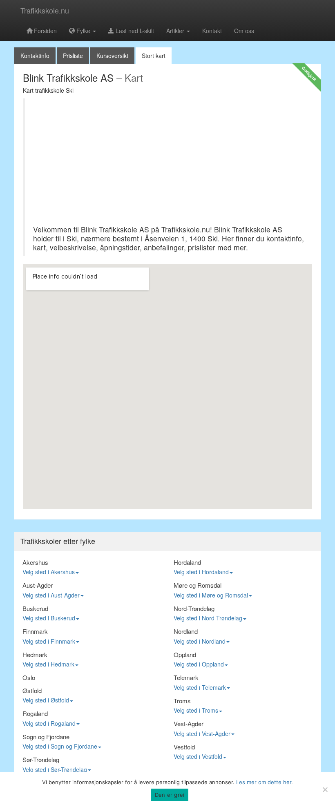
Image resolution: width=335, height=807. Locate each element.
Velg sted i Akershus (48, 572)
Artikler (176, 31)
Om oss (244, 31)
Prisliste (73, 55)
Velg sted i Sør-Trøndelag (54, 769)
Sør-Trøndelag (40, 759)
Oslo (28, 677)
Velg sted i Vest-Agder (202, 733)
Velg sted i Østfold (45, 700)
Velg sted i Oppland (199, 664)
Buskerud (35, 608)
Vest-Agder (188, 723)
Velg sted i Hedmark (48, 664)
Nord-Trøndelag (194, 608)
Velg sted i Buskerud (48, 618)
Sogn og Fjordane (45, 736)
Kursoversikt (112, 55)
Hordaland (187, 562)
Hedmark (34, 654)
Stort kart (153, 55)
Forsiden (44, 31)
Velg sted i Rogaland (49, 723)
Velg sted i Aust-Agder (51, 595)
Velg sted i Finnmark (48, 641)
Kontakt (212, 31)
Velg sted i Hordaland (201, 572)
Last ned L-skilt (134, 31)
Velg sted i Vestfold (198, 756)
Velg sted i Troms (196, 710)
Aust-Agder (37, 585)
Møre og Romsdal (197, 585)
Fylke (83, 31)
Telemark (186, 677)
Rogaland (35, 713)
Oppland (185, 654)
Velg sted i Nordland (200, 641)
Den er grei (170, 794)
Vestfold (184, 746)
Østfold (32, 690)
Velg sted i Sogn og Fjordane (59, 746)
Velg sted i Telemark (200, 687)
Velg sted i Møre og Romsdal (211, 595)
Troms (182, 700)
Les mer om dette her (263, 782)
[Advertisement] (168, 164)
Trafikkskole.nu (44, 10)
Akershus (35, 562)
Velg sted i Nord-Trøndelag (208, 618)
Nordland (186, 631)
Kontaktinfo (34, 55)
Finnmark (35, 631)
